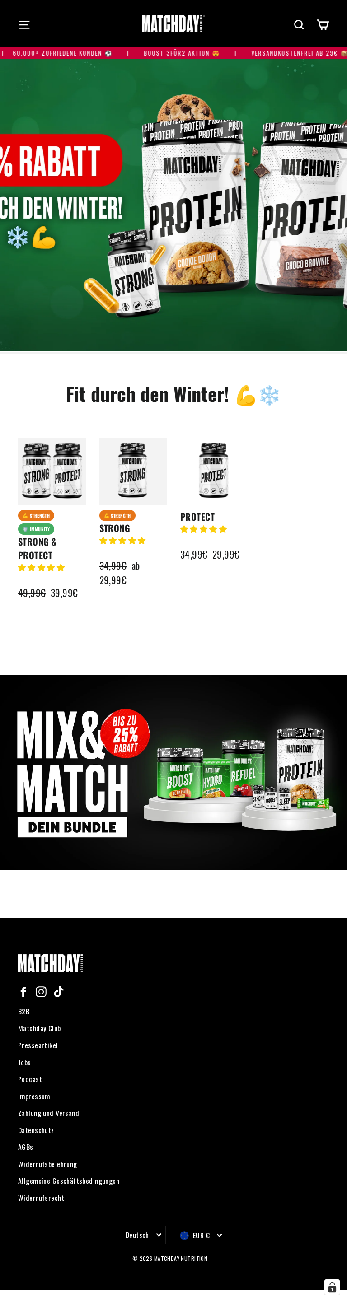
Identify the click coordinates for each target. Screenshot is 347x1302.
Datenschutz (36, 1130)
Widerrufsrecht (41, 1197)
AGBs (25, 1146)
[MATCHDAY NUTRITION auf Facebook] (23, 991)
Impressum (34, 1096)
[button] (41, 567)
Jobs (24, 1062)
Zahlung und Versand (48, 1112)
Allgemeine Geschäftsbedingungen (68, 1180)
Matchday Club (39, 1027)
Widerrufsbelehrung (47, 1163)
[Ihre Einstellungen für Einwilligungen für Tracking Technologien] (332, 1287)
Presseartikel (38, 1045)
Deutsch (137, 1234)
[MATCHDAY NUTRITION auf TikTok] (58, 991)
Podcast (30, 1078)
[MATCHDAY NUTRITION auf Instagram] (41, 991)
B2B (23, 1011)
